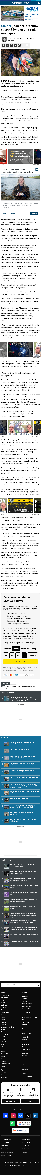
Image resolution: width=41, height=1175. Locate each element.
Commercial (26, 1012)
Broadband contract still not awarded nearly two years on (22, 865)
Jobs (23, 1028)
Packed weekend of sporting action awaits (24, 942)
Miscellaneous (26, 1049)
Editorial (24, 992)
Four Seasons (26, 1008)
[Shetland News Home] (20, 4)
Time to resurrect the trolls (19, 798)
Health (14, 686)
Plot (23, 1047)
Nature (3, 1046)
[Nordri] (20, 349)
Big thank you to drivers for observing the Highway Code (23, 820)
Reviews (3, 1075)
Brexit (3, 1002)
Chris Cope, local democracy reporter (21, 38)
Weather (3, 1066)
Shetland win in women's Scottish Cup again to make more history (22, 879)
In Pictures (25, 999)
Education (4, 1022)
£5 (12, 655)
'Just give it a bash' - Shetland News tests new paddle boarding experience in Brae (24, 928)
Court (3, 1020)
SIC (34, 686)
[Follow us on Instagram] (13, 1115)
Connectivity (5, 1012)
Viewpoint (4, 1077)
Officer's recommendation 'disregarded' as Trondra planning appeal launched (24, 806)
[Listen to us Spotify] (12, 1123)
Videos (24, 1073)
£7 (18, 655)
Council (6, 26)
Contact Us (5, 1142)
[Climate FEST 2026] (20, 422)
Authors (24, 1067)
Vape (7, 689)
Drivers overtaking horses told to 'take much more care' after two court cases (22, 771)
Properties (25, 1037)
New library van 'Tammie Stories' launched (24, 935)
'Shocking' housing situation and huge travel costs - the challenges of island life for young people (23, 786)
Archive (24, 1062)
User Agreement (7, 1152)
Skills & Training (26, 1033)
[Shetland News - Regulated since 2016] (20, 1130)
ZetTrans (24, 1024)
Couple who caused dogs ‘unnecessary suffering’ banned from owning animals (23, 764)
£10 (24, 655)
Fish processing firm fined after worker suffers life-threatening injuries (22, 757)
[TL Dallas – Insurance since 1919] (20, 156)
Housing (3, 1042)
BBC (23, 1020)
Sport (3, 1059)
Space (3, 1056)
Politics (3, 1051)
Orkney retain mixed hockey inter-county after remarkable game (23, 900)
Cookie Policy (26, 1139)
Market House (26, 1022)
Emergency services (7, 1027)
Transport (4, 1061)
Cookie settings (6, 1139)
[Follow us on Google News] (24, 1123)
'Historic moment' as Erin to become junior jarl (24, 778)
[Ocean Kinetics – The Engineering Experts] (20, 13)
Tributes (24, 1001)
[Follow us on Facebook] (5, 1115)
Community (4, 1010)
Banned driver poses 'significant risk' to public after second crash (23, 743)
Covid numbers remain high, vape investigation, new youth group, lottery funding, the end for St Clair (23, 698)
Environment (5, 1034)
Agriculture (4, 998)
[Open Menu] (2, 3)
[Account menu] (38, 3)
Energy (3, 1029)
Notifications (26, 1149)
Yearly (33, 648)
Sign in (30, 1101)
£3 (6, 655)
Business (4, 1005)
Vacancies (25, 1031)
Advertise (4, 1146)
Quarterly (25, 648)
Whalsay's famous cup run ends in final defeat (23, 907)
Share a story (5, 1149)
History (3, 1039)
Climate (3, 1007)
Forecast (24, 1056)
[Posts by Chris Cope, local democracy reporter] (4, 39)
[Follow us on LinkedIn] (35, 1115)
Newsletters (25, 1069)
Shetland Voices (27, 1004)
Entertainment (5, 1032)
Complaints (26, 1142)
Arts (2, 1000)
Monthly (16, 648)
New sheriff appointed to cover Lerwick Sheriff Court (22, 813)
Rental (24, 1042)
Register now (11, 1101)
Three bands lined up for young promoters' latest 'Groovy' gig (24, 872)
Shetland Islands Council (25, 686)
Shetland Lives (26, 1006)
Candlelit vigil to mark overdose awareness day (24, 893)
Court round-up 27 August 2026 (20, 749)
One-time (7, 648)
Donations (25, 1146)
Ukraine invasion (6, 1064)
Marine (3, 1044)
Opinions (4, 1070)
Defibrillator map (28, 1077)
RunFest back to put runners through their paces (24, 886)
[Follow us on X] (27, 1115)
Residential (25, 1039)
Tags (23, 1064)
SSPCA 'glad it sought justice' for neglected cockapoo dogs (24, 792)
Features (25, 996)
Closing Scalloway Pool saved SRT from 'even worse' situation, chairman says (23, 921)
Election (3, 1024)
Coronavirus (5, 1015)
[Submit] (37, 985)
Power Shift (4, 1054)
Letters (3, 1072)
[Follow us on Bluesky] (20, 1115)
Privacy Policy (6, 1155)
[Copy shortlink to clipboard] (19, 45)
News (3, 993)
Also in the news (6, 995)
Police (3, 1049)
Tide (23, 1058)
